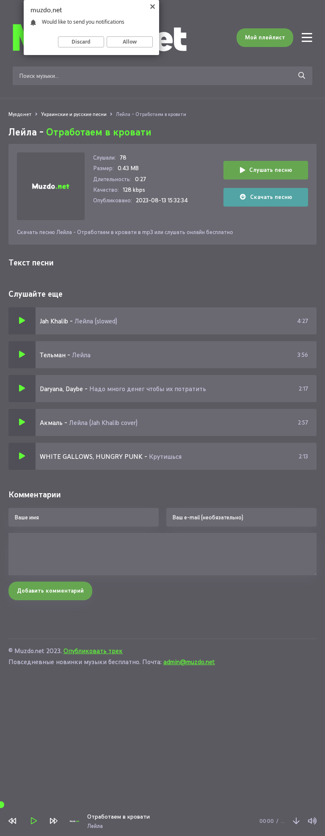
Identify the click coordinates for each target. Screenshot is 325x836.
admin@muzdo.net (189, 662)
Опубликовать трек (93, 651)
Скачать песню (271, 197)
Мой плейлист (265, 37)
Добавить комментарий (50, 590)
